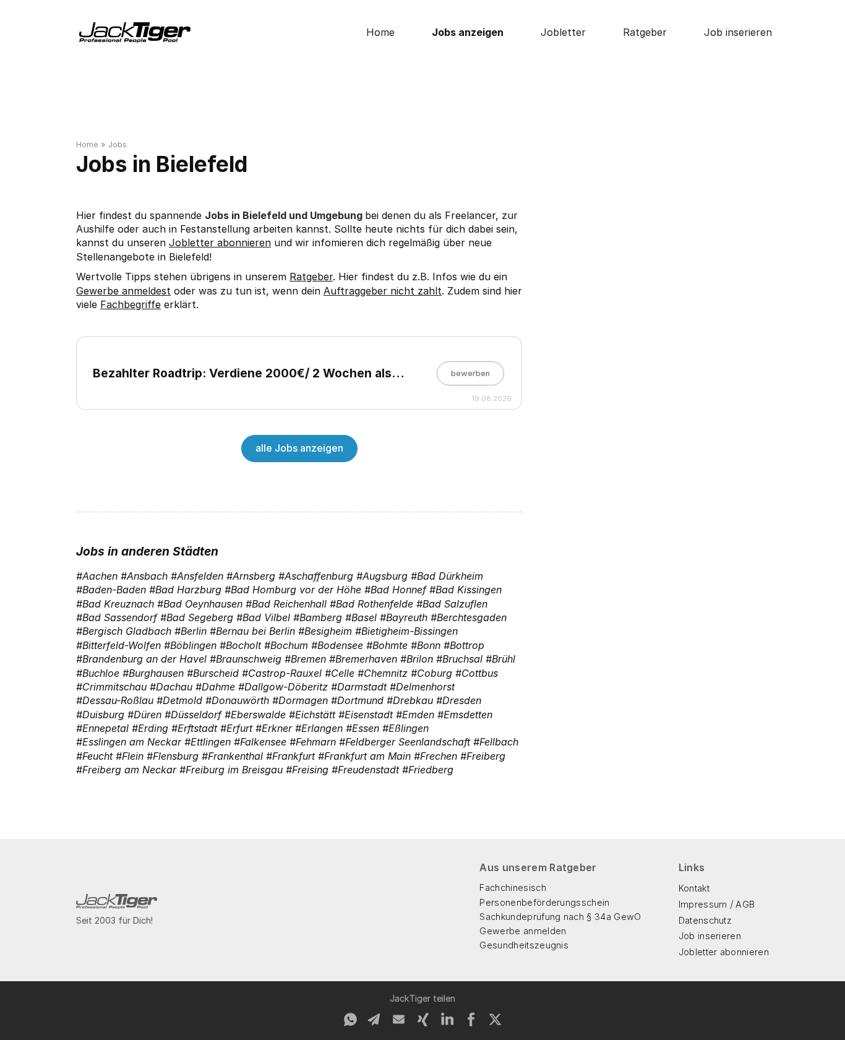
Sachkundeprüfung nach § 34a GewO (560, 916)
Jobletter (563, 32)
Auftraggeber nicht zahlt (383, 291)
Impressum (703, 904)
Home (380, 32)
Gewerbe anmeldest (123, 291)
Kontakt (694, 888)
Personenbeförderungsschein (544, 902)
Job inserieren (738, 32)
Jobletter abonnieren (220, 242)
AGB (745, 904)
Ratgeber (645, 32)
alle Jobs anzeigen (299, 448)
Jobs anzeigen (468, 32)
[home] (135, 32)
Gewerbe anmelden (522, 931)
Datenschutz (705, 920)
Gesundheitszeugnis (523, 945)
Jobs (117, 144)
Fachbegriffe (130, 304)
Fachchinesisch (512, 887)
